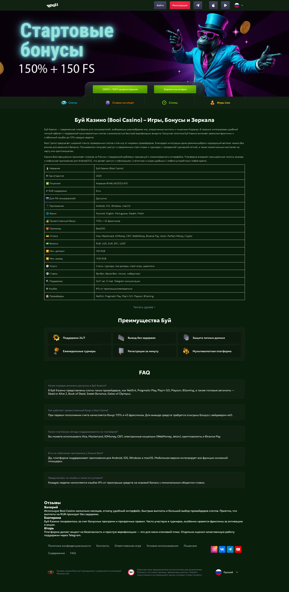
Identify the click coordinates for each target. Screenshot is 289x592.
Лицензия (190, 545)
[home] (52, 5)
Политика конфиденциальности (69, 545)
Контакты (102, 545)
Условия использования (162, 545)
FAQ (73, 553)
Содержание (56, 553)
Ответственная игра (128, 545)
